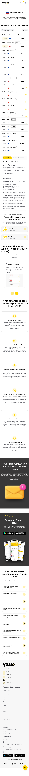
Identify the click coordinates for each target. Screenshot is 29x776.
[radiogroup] (14, 92)
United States (6, 690)
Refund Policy (21, 764)
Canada (5, 692)
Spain (4, 705)
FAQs (4, 731)
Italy (4, 699)
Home (4, 714)
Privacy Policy (14, 764)
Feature (15, 157)
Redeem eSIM (6, 733)
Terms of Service (6, 764)
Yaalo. (11, 759)
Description (21, 157)
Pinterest (8, 682)
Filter (26, 30)
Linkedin (8, 680)
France (5, 703)
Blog (4, 721)
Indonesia (5, 698)
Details (17, 34)
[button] (20, 3)
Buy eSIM (5, 717)
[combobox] (5, 38)
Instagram (9, 674)
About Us (5, 716)
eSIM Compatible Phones (9, 729)
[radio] (26, 38)
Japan (4, 696)
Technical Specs (7, 157)
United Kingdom (7, 694)
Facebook (8, 677)
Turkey (5, 701)
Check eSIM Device (8, 30)
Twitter (8, 671)
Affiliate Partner (7, 719)
